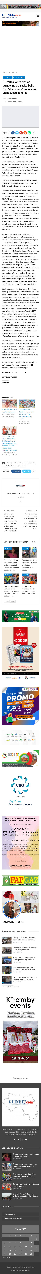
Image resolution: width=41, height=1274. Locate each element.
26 (15, 1254)
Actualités (7, 77)
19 (15, 1250)
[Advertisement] (20, 48)
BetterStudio (26, 1270)
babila (14, 463)
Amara (9, 463)
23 (36, 1250)
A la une (8, 548)
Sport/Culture (18, 77)
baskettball (6, 466)
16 (36, 1246)
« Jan (3, 1257)
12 (15, 1246)
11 (10, 1246)
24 (4, 1254)
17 (4, 1250)
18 (10, 1250)
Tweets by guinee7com (20, 1078)
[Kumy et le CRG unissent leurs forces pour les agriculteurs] (7, 960)
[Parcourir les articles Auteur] (20, 485)
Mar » (8, 1257)
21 (26, 1250)
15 (31, 1246)
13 (20, 1246)
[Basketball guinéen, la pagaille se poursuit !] (9, 404)
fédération (14, 466)
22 (31, 1250)
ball (20, 463)
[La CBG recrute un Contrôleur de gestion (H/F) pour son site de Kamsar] (7, 980)
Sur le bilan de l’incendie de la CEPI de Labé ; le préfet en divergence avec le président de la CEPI (30, 521)
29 (31, 1254)
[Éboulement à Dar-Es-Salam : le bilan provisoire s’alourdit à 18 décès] (29, 552)
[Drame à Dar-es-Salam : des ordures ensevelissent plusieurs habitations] (7, 1196)
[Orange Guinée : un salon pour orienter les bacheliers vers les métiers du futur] (7, 940)
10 (4, 1246)
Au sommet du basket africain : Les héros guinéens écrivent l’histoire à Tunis (26, 414)
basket (25, 463)
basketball (32, 463)
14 (26, 1246)
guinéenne (22, 466)
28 (26, 1254)
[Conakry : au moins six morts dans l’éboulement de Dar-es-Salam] (29, 579)
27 (20, 1254)
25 (10, 1254)
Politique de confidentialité (13, 1218)
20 (20, 1250)
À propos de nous (10, 1214)
